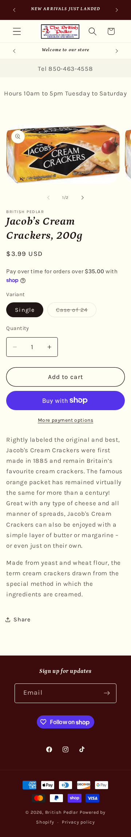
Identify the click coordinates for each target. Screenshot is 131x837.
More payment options (66, 420)
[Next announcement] (117, 10)
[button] (17, 31)
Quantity (17, 328)
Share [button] (21, 619)
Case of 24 (76, 311)
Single (25, 309)
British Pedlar (61, 812)
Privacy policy (78, 822)
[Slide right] (83, 197)
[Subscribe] (107, 693)
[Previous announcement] (14, 10)
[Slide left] (48, 197)
